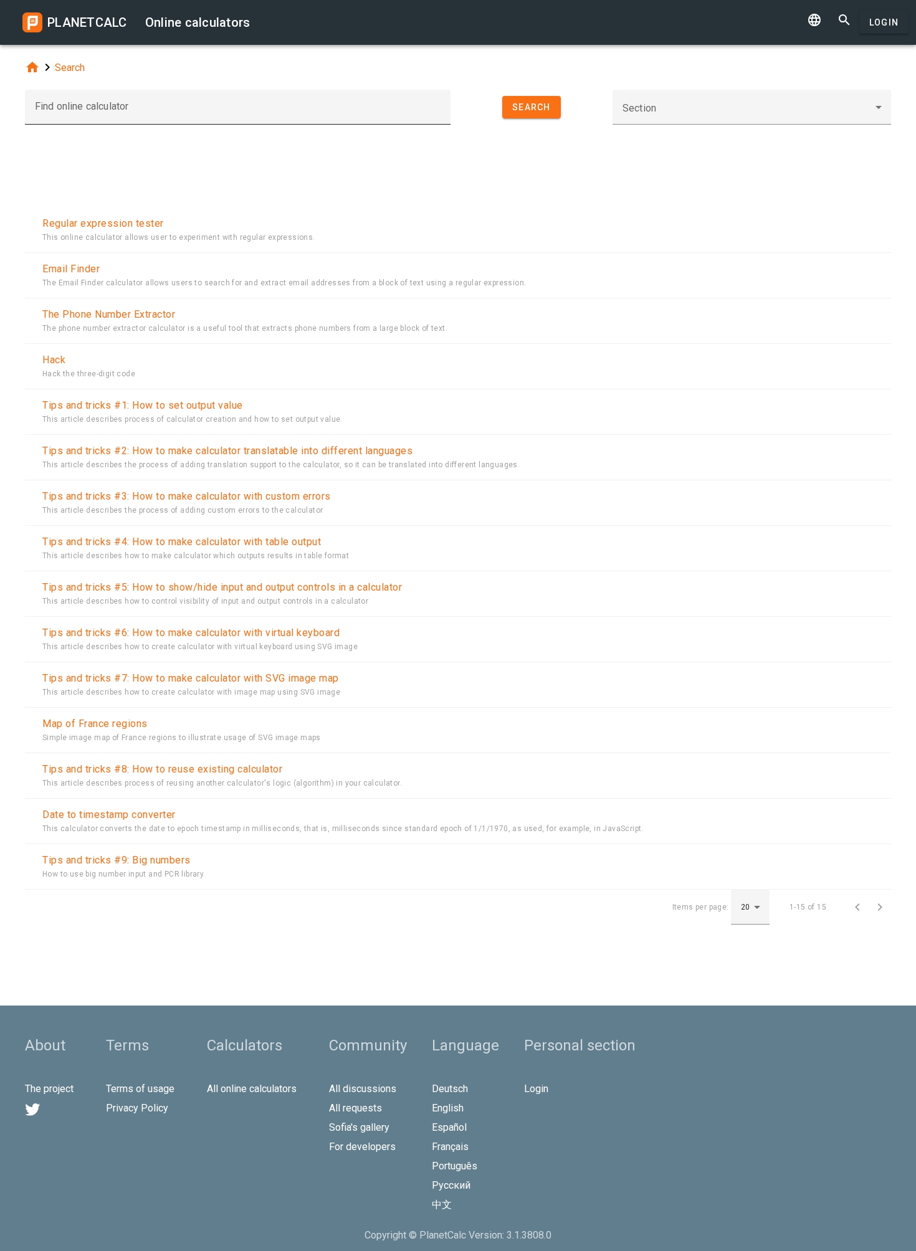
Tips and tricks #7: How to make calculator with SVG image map (190, 678)
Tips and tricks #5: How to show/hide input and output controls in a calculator (222, 587)
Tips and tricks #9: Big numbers (116, 860)
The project (49, 1089)
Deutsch (450, 1089)
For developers (362, 1147)
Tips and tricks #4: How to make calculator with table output (181, 542)
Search (70, 68)
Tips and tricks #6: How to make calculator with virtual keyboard (191, 633)
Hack (53, 360)
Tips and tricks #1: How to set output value (142, 405)
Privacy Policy (137, 1108)
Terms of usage (140, 1089)
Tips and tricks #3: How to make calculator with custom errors (186, 496)
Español (449, 1127)
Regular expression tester (103, 223)
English (448, 1108)
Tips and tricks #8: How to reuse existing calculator (162, 769)
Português (454, 1166)
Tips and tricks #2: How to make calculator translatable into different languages (227, 451)
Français (450, 1147)
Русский (451, 1185)
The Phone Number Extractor (108, 314)
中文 (442, 1205)
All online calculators (252, 1089)
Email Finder (71, 269)
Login (884, 22)
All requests (355, 1108)
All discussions (362, 1089)
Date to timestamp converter (109, 815)
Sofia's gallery (359, 1127)
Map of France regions (95, 724)
